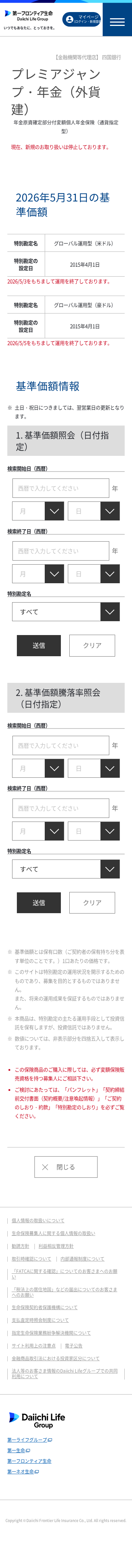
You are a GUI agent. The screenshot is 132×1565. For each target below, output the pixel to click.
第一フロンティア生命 (29, 1461)
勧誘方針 (20, 1246)
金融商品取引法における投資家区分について (56, 1358)
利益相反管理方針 (56, 1246)
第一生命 (16, 1450)
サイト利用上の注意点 (34, 1345)
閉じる (65, 1167)
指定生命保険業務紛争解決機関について (51, 1333)
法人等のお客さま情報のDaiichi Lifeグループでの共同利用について (65, 1374)
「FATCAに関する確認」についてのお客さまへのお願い (64, 1274)
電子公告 (73, 1345)
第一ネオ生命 (20, 1471)
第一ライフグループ (27, 1440)
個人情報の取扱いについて (38, 1220)
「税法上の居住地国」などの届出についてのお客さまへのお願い (64, 1292)
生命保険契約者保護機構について (45, 1307)
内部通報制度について (82, 1259)
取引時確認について (31, 1259)
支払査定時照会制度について (40, 1320)
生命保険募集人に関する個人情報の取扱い (53, 1233)
